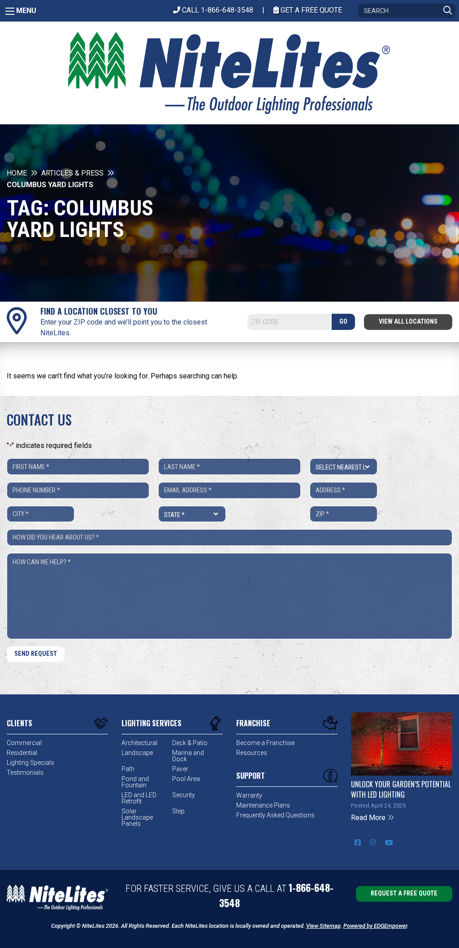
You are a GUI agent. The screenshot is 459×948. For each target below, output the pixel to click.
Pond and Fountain (135, 782)
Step (178, 811)
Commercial (24, 742)
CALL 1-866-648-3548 (216, 10)
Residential (22, 752)
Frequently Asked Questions (275, 815)
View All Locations (408, 321)
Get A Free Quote (310, 10)
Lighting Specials (30, 762)
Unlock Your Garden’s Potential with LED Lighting (401, 789)
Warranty (249, 795)
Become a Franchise (265, 742)
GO (343, 321)
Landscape (137, 752)
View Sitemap (323, 925)
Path (127, 768)
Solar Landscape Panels (137, 817)
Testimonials (25, 772)
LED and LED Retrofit (138, 798)
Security (183, 795)
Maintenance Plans (263, 805)
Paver (180, 768)
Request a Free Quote (404, 893)
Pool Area (186, 778)
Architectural (139, 742)
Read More (369, 817)
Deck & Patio (190, 742)
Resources (251, 752)
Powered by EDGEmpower (375, 925)
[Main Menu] (9, 11)
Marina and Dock (188, 756)
